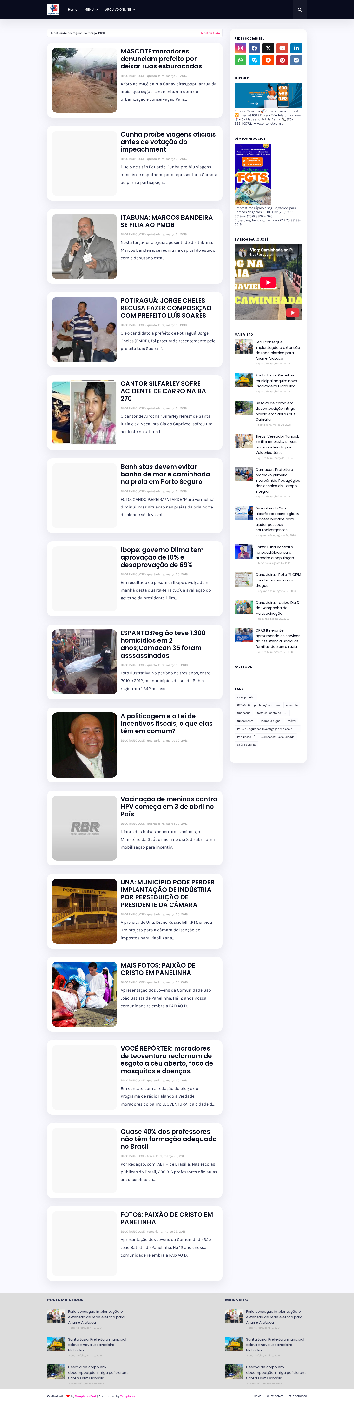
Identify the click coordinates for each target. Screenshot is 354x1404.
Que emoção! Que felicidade (276, 736)
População (244, 736)
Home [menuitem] (72, 9)
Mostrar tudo (210, 33)
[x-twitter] (268, 48)
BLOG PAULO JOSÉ (133, 76)
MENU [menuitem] (89, 9)
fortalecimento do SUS (272, 713)
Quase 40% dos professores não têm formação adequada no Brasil (169, 1139)
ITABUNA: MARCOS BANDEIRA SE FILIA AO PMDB (167, 221)
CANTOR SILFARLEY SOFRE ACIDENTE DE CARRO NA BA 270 (163, 391)
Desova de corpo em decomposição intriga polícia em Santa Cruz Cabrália (275, 411)
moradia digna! (271, 721)
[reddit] (268, 60)
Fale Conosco (297, 1396)
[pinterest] (282, 60)
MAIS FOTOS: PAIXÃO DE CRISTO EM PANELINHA (158, 969)
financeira (244, 713)
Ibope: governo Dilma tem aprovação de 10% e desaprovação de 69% (162, 557)
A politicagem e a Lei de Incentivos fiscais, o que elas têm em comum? (167, 723)
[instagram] (240, 48)
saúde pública (246, 744)
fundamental (245, 721)
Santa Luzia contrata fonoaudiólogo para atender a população (275, 552)
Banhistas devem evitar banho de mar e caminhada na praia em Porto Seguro (165, 474)
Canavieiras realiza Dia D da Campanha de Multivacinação (277, 608)
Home (257, 1396)
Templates (127, 1396)
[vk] (296, 60)
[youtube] (282, 48)
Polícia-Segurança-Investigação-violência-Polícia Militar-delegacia (265, 729)
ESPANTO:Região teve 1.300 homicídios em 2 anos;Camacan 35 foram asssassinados (163, 644)
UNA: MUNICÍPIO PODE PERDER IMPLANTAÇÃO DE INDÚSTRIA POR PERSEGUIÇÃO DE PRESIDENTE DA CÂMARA (168, 894)
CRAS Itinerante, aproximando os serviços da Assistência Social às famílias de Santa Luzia (278, 638)
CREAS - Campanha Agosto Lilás (258, 705)
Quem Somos (275, 1396)
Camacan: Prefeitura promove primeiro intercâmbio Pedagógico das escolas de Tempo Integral (278, 480)
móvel (292, 721)
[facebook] (254, 48)
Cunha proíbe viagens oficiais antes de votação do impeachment (168, 142)
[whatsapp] (240, 60)
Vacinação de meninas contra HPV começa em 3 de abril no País (169, 807)
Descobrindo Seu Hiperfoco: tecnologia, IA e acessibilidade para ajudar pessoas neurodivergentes (277, 519)
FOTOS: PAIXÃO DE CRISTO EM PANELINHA (167, 1218)
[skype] (254, 60)
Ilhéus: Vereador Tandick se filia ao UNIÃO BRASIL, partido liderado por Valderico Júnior (277, 444)
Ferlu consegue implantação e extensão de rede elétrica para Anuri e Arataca (278, 350)
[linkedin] (296, 48)
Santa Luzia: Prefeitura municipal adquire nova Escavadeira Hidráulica (276, 381)
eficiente (292, 705)
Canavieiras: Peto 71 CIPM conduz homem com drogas (278, 580)
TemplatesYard (85, 1396)
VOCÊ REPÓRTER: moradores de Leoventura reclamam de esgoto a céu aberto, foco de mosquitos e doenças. (167, 1060)
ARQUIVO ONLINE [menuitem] (118, 9)
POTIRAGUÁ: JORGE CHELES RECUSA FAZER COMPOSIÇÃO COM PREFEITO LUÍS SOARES (166, 308)
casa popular (245, 697)
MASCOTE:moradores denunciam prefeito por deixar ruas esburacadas (161, 59)
